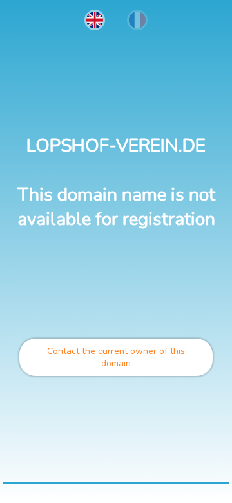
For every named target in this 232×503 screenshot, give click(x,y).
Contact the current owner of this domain (116, 357)
